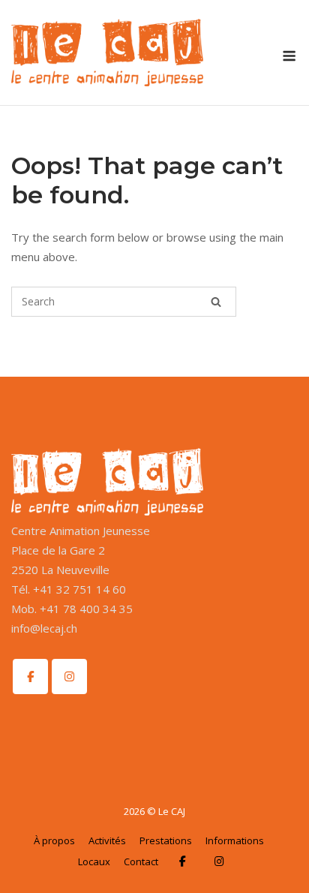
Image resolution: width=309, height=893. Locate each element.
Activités (107, 840)
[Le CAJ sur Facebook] (30, 676)
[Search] (216, 302)
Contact (141, 861)
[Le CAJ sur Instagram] (69, 676)
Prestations (166, 840)
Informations (235, 840)
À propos (54, 840)
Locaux (94, 861)
